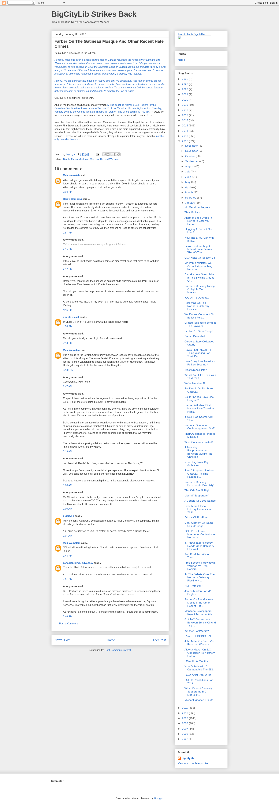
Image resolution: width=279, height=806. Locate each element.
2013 (185, 135)
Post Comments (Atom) (118, 650)
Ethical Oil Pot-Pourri (196, 517)
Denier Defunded (194, 336)
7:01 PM (67, 579)
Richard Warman (109, 159)
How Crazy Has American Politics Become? (199, 363)
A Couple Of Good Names (200, 500)
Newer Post (62, 640)
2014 (185, 130)
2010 (185, 713)
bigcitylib (71, 154)
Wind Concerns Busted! (198, 442)
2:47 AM (67, 386)
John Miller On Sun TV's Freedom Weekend (199, 643)
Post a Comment (68, 623)
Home (111, 640)
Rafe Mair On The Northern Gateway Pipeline (196, 306)
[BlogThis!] (108, 154)
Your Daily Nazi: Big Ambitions (196, 464)
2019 (185, 104)
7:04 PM (67, 191)
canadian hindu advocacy (78, 562)
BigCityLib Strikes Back (93, 14)
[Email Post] (97, 154)
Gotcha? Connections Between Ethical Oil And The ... (200, 622)
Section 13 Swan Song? (198, 331)
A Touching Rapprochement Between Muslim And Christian (198, 452)
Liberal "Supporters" (196, 495)
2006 (185, 733)
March (189, 192)
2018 (185, 109)
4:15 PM (67, 249)
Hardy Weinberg (72, 199)
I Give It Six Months (196, 661)
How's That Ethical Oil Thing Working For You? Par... (197, 353)
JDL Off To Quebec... (197, 297)
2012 (185, 141)
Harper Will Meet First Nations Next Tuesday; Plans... (199, 408)
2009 (185, 718)
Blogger (158, 798)
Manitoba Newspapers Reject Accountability (198, 612)
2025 (185, 78)
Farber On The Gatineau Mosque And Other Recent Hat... (199, 602)
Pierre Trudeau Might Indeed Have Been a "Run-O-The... (198, 249)
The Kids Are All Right (197, 490)
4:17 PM (67, 269)
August (189, 166)
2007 (185, 728)
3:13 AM (67, 451)
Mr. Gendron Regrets (197, 207)
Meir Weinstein (71, 175)
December (192, 145)
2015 (185, 125)
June (188, 176)
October (190, 156)
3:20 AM (67, 485)
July (188, 171)
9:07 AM (67, 535)
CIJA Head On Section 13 (199, 257)
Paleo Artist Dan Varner (198, 674)
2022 (185, 89)
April (188, 187)
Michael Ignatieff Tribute (198, 699)
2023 (185, 84)
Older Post (158, 640)
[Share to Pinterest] (119, 154)
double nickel (71, 317)
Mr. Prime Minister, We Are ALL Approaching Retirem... (198, 266)
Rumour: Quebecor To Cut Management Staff (199, 427)
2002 (185, 738)
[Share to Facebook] (115, 154)
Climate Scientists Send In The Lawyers (200, 324)
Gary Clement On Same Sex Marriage (198, 524)
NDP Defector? (193, 585)
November (192, 150)
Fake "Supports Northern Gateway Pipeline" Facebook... (199, 473)
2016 (185, 120)
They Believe (192, 212)
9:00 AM (67, 508)
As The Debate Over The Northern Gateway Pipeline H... (199, 577)
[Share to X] (111, 154)
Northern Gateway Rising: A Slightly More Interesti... (199, 289)
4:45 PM (67, 309)
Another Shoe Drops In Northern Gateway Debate (198, 221)
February (191, 197)
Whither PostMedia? (196, 630)
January (190, 202)
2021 (185, 94)
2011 (185, 707)
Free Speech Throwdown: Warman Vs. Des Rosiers (200, 566)
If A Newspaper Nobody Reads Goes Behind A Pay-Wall (199, 546)
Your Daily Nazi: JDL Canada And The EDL (199, 668)
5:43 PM (67, 342)
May (188, 181)
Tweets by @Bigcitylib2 (191, 34)
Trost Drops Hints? (195, 369)
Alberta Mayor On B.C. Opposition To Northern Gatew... (199, 653)
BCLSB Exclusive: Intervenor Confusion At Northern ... (200, 534)
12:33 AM (68, 369)
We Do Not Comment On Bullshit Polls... (199, 316)
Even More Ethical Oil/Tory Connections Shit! (198, 509)
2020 (185, 99)
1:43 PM (67, 555)
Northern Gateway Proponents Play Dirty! (199, 483)
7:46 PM (67, 616)
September (192, 161)
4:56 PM (67, 326)
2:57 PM (67, 232)
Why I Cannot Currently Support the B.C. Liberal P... (198, 691)
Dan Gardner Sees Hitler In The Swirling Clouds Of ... (199, 277)
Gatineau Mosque (89, 159)
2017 (185, 115)
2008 (185, 723)
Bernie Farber (70, 159)
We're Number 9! (194, 383)
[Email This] (104, 154)
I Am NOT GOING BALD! (199, 636)
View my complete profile (193, 763)
